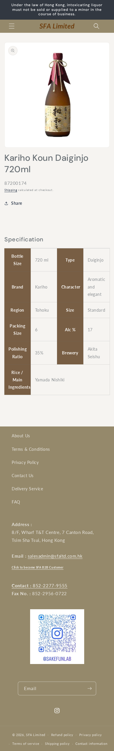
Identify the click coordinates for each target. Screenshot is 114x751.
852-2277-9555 (40, 585)
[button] (11, 26)
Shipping (10, 190)
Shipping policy (57, 743)
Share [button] (16, 203)
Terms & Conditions (31, 449)
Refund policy (62, 735)
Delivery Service (27, 488)
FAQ (16, 501)
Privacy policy (90, 735)
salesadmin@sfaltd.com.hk (55, 556)
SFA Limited (35, 734)
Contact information (91, 743)
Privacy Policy (25, 462)
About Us (21, 435)
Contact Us (23, 475)
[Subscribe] (89, 688)
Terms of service (25, 743)
